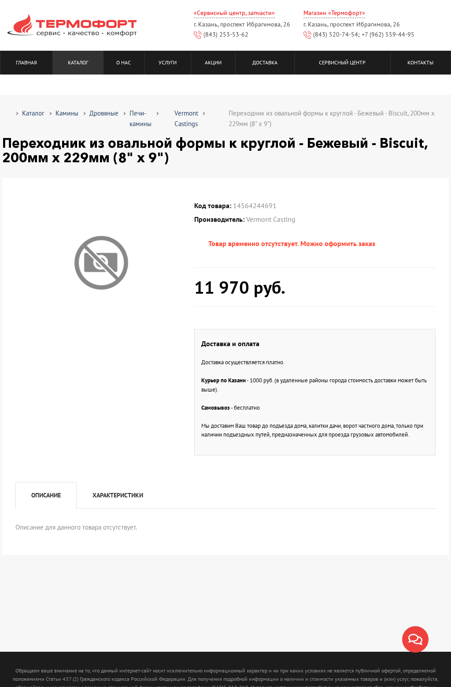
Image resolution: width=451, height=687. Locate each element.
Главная (26, 62)
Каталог (78, 62)
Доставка (264, 62)
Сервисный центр (342, 62)
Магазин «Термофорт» (334, 13)
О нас (123, 62)
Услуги (168, 62)
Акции (213, 62)
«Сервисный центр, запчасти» (234, 13)
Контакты (420, 62)
